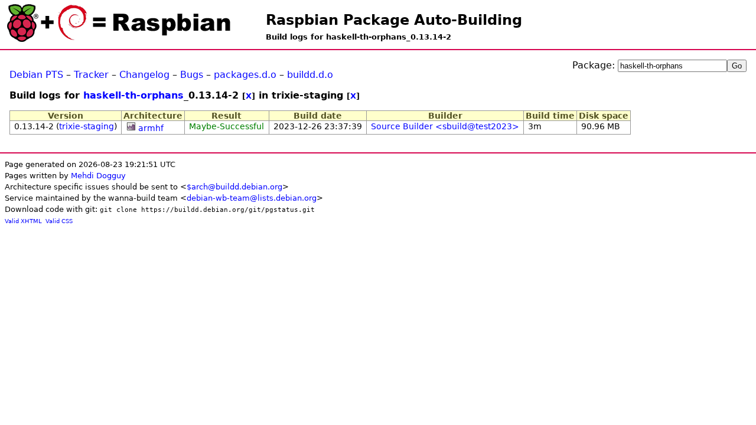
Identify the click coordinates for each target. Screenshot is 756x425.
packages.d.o (245, 74)
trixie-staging (86, 126)
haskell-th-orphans (133, 95)
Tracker (91, 74)
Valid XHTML (23, 221)
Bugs (191, 74)
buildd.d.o (310, 74)
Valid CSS (59, 221)
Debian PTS (36, 74)
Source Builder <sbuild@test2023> (445, 126)
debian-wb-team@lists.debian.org (252, 198)
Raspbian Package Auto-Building (394, 20)
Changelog (144, 74)
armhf (151, 128)
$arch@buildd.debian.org (234, 186)
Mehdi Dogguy (98, 175)
